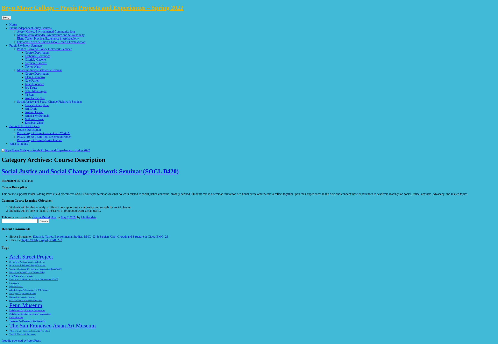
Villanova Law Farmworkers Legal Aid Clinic (29, 331)
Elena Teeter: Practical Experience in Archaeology (48, 38)
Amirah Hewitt (34, 112)
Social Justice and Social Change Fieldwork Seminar (49, 101)
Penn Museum (25, 305)
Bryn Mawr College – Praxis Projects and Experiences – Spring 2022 (92, 7)
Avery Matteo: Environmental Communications (46, 31)
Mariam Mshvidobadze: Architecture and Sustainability (51, 35)
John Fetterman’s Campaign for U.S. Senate (28, 290)
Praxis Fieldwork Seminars (25, 45)
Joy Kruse (31, 87)
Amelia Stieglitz (35, 98)
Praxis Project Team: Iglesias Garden (39, 140)
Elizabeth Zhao (34, 122)
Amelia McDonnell (37, 115)
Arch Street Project (31, 256)
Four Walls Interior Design (21, 276)
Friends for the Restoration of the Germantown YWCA (33, 279)
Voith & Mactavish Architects (22, 334)
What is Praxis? (18, 143)
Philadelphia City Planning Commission (27, 310)
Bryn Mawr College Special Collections (27, 262)
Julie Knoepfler (34, 84)
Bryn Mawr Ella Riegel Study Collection (27, 265)
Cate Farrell (32, 80)
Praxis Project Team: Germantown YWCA (43, 133)
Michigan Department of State (22, 293)
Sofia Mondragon (35, 91)
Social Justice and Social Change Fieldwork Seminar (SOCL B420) (90, 171)
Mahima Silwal (34, 119)
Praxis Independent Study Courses (30, 28)
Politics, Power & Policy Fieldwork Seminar (44, 49)
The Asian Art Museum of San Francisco (27, 321)
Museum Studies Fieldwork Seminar (39, 70)
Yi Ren (29, 94)
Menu (6, 17)
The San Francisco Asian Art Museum (52, 325)
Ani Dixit (31, 108)
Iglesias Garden (16, 286)
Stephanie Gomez (36, 63)
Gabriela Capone (35, 59)
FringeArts (14, 283)
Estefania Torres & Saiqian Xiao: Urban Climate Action (51, 42)
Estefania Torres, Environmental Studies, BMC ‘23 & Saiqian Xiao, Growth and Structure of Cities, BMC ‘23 (100, 236)
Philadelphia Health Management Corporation (30, 314)
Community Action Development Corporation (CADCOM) (35, 269)
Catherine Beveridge (37, 56)
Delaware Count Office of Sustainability (27, 272)
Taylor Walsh (33, 66)
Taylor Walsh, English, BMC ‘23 (41, 240)
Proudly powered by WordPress (21, 340)
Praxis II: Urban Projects (24, 126)
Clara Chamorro (35, 77)
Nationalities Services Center (22, 297)
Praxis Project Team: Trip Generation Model (44, 136)
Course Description (37, 52)
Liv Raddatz (88, 217)
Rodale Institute (16, 317)
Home (13, 24)
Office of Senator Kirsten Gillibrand (25, 300)
